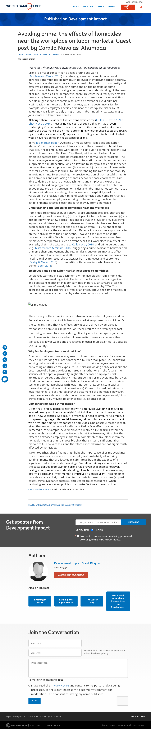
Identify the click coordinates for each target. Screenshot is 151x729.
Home (76, 7)
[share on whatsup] (5, 372)
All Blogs (88, 7)
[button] (141, 7)
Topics (100, 7)
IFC (43, 725)
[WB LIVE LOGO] (128, 7)
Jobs (50, 716)
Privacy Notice (60, 685)
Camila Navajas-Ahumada (39, 489)
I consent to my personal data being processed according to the (106, 537)
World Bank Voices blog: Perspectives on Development (118, 601)
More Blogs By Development (71, 575)
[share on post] (5, 359)
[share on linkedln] (5, 366)
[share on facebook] (5, 353)
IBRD (32, 725)
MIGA (49, 725)
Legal (8, 716)
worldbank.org (134, 2)
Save (34, 701)
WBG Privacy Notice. (110, 539)
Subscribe (133, 522)
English (32, 59)
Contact (112, 7)
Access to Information (36, 716)
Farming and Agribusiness (66, 601)
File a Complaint (138, 716)
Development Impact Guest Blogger (38, 54)
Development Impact (87, 19)
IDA (38, 725)
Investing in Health (40, 601)
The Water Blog (92, 601)
